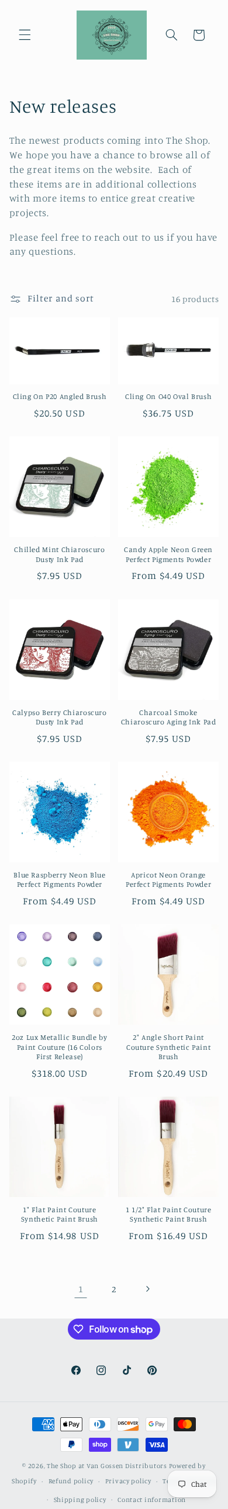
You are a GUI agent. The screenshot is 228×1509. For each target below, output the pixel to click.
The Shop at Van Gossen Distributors (107, 1466)
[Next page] (147, 1288)
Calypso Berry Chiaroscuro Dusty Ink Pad (59, 717)
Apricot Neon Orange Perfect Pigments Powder (169, 879)
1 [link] (81, 1289)
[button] (24, 35)
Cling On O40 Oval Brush (168, 396)
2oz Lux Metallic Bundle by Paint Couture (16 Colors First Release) (59, 1047)
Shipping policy (80, 1500)
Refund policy (71, 1481)
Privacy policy (128, 1481)
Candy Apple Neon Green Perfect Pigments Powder (168, 554)
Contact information (152, 1500)
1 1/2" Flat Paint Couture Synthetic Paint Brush (169, 1214)
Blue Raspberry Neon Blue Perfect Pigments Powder (59, 879)
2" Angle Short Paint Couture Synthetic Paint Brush (168, 1047)
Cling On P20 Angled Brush (60, 396)
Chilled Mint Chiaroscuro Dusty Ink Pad (59, 554)
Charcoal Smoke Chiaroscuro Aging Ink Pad (168, 717)
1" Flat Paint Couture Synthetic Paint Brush (59, 1214)
